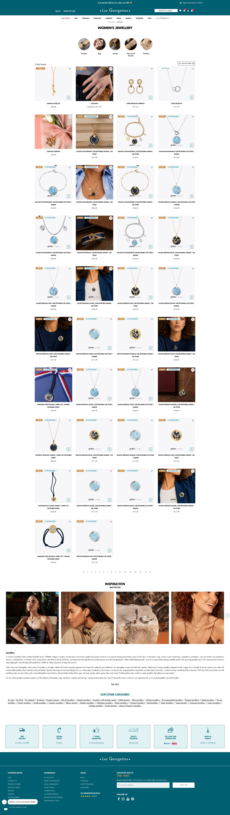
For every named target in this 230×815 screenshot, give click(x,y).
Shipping (11, 794)
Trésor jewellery (167, 703)
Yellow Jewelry (72, 703)
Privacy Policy (49, 787)
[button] (76, 19)
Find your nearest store (17, 807)
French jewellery (24, 703)
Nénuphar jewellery (105, 703)
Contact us (12, 781)
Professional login (51, 800)
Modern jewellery (87, 703)
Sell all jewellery (68, 700)
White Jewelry (124, 700)
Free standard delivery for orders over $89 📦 (115, 3)
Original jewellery (137, 703)
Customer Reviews (51, 794)
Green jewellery (214, 703)
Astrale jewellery (84, 700)
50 (140, 572)
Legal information (51, 784)
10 (120, 572)
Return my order (14, 784)
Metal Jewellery (207, 700)
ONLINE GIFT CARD (69, 11)
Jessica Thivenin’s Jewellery (130, 706)
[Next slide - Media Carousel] (227, 615)
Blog (82, 777)
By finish (19, 700)
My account (49, 777)
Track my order (14, 787)
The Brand (84, 781)
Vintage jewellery (96, 706)
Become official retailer (53, 797)
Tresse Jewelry (181, 703)
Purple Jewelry (111, 706)
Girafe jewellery (39, 703)
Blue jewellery (138, 700)
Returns (11, 790)
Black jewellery (121, 703)
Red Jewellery (152, 703)
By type (11, 700)
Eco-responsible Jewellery (172, 700)
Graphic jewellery (56, 703)
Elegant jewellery (192, 700)
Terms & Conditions (52, 781)
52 (145, 572)
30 (130, 572)
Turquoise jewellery (197, 703)
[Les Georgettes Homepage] (115, 11)
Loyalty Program (87, 784)
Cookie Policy (49, 790)
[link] (65, 19)
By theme (40, 700)
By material (29, 700)
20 (125, 572)
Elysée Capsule (52, 700)
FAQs (9, 777)
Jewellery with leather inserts (104, 700)
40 (135, 572)
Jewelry (120, 22)
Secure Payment (14, 797)
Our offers (84, 787)
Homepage (111, 22)
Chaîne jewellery (153, 700)
